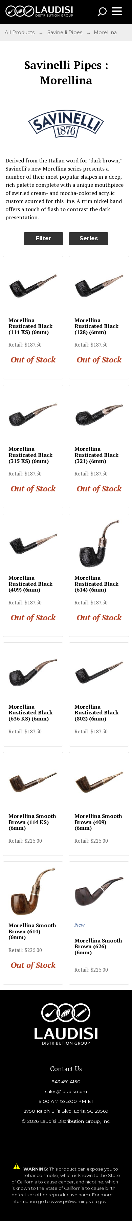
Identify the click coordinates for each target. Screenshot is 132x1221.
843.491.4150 (66, 1081)
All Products (20, 32)
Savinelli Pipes (64, 32)
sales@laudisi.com (66, 1091)
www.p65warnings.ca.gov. (79, 1201)
